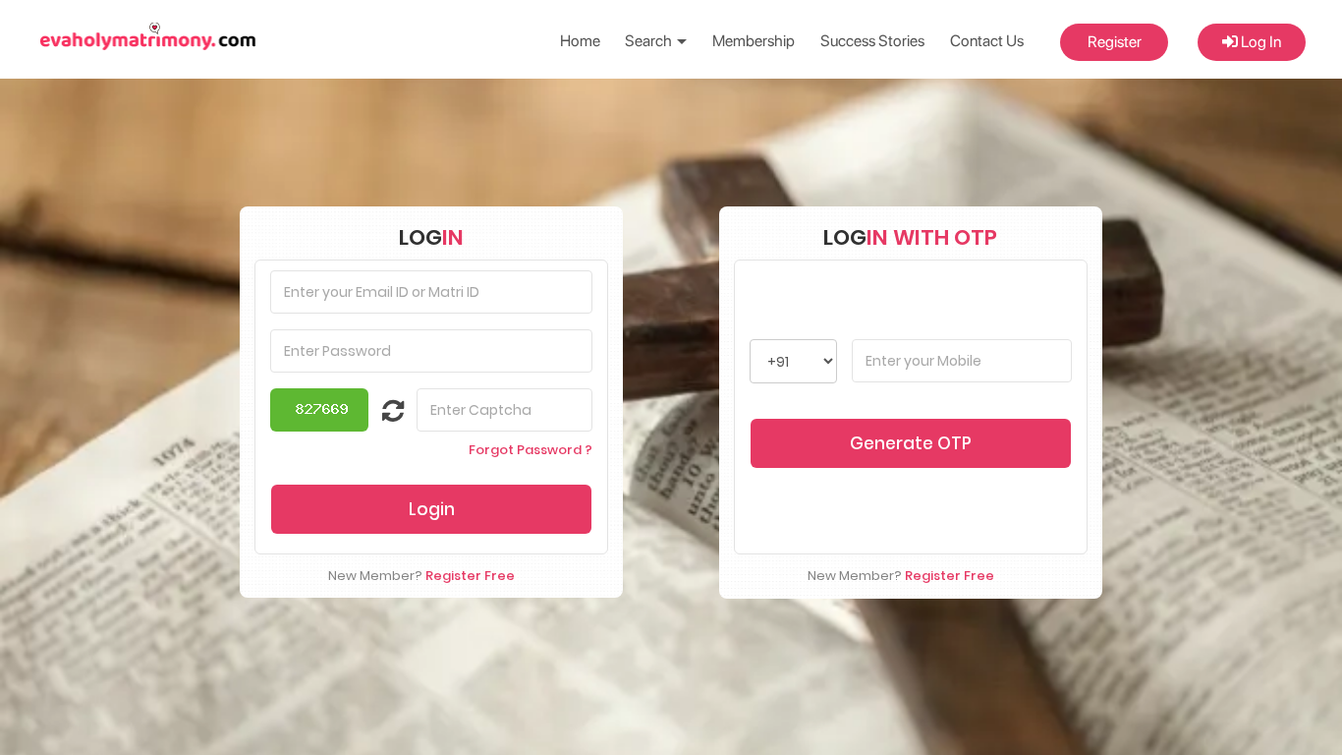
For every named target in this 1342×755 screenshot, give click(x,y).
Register (1115, 41)
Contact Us (987, 40)
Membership (753, 40)
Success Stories (872, 40)
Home (580, 40)
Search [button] (650, 40)
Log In (1259, 41)
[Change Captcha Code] (381, 415)
